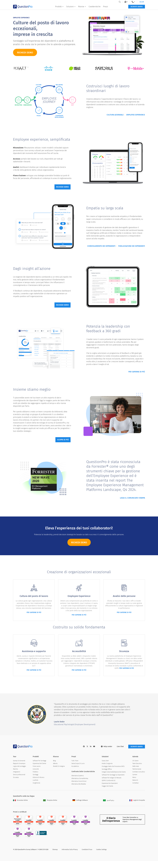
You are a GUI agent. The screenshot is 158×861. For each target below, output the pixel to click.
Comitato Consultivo (138, 772)
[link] (126, 2)
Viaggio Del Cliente (107, 786)
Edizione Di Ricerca (38, 777)
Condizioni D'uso (87, 849)
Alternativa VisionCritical (78, 781)
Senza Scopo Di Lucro (78, 763)
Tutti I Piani (74, 761)
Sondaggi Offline (107, 769)
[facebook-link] (84, 746)
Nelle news (135, 766)
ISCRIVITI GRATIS (137, 7)
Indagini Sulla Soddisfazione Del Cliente (114, 772)
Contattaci (135, 783)
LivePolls (35, 780)
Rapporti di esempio (19, 763)
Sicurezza (16, 777)
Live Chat (120, 746)
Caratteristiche (95, 6)
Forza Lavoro (36, 766)
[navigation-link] (133, 2)
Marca (134, 777)
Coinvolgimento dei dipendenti (101, 246)
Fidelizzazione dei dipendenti (131, 246)
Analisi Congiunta (107, 763)
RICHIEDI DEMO (25, 52)
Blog (54, 761)
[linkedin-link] (90, 746)
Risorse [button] (81, 6)
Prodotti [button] (58, 6)
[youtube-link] (94, 746)
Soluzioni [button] (70, 6)
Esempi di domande (19, 761)
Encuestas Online (22, 800)
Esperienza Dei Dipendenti (110, 783)
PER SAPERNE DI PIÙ (34, 612)
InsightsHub (36, 783)
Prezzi (105, 6)
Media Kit (135, 780)
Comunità (36, 769)
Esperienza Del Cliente (39, 763)
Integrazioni (16, 772)
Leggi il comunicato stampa (132, 498)
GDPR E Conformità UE (108, 780)
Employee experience (135, 115)
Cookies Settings (101, 849)
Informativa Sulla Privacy (70, 849)
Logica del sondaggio (19, 766)
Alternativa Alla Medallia (78, 784)
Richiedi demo (62, 187)
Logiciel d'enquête (139, 800)
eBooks (55, 763)
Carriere (134, 774)
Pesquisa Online (52, 800)
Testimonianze (136, 769)
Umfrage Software (82, 800)
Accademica (75, 766)
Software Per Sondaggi (39, 761)
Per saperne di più (136, 372)
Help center (108, 746)
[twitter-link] (87, 746)
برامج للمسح (110, 800)
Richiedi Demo (79, 542)
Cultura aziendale (115, 115)
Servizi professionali (19, 774)
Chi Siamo (135, 761)
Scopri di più (63, 440)
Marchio (15, 769)
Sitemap (55, 849)
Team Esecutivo (137, 763)
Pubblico (35, 772)
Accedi (142, 2)
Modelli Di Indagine (59, 766)
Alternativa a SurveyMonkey (79, 778)
